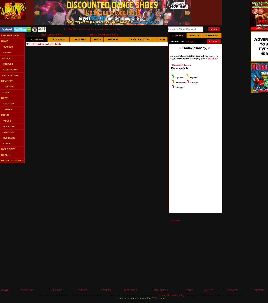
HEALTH (6, 155)
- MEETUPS (7, 64)
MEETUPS (259, 290)
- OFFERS (6, 58)
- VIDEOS (6, 121)
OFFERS (105, 290)
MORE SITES (8, 149)
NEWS (4, 98)
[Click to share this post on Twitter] (20, 31)
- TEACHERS (8, 87)
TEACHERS (160, 290)
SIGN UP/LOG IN (10, 35)
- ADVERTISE (8, 132)
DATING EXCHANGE (12, 160)
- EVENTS (6, 53)
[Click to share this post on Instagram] (34, 30)
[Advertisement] (12, 225)
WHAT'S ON (26, 290)
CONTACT (230, 290)
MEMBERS (7, 81)
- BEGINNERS (8, 138)
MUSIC (5, 115)
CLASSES (56, 290)
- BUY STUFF (8, 126)
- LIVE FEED (8, 104)
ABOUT (208, 290)
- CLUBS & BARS (10, 70)
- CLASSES (7, 47)
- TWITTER (7, 109)
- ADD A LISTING (10, 75)
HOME (4, 41)
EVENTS (82, 290)
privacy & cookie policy (171, 295)
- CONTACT (7, 143)
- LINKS (5, 92)
